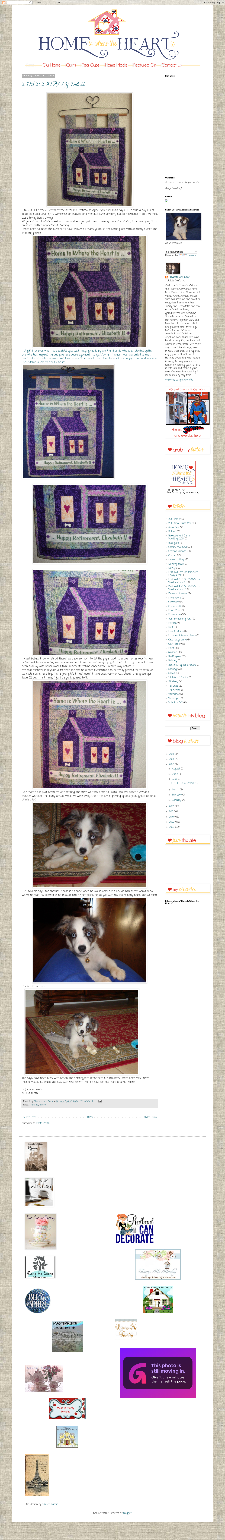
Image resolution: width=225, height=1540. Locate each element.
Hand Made (174, 610)
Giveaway (173, 602)
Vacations (173, 694)
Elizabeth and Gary (179, 277)
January (177, 800)
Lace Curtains (176, 631)
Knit (170, 627)
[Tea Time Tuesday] (44, 1391)
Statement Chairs (178, 677)
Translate (191, 255)
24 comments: (88, 1101)
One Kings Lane (177, 640)
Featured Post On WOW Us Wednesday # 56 (184, 581)
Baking (172, 531)
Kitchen (172, 623)
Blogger (127, 1513)
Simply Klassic (50, 1504)
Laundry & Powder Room (182, 635)
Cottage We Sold (177, 547)
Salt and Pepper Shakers (182, 665)
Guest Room (175, 606)
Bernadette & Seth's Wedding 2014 (179, 537)
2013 (172, 764)
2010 (172, 817)
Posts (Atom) (43, 1123)
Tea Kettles (174, 690)
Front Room (174, 598)
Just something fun (179, 619)
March (176, 790)
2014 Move (174, 519)
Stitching (173, 682)
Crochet (172, 555)
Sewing (172, 669)
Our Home (174, 644)
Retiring (34, 1105)
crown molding (176, 560)
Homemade (174, 615)
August (176, 769)
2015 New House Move (180, 523)
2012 (172, 806)
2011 (171, 811)
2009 (172, 822)
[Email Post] (99, 1101)
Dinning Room (176, 564)
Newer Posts (29, 1117)
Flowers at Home (177, 594)
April (175, 779)
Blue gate (173, 543)
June (175, 774)
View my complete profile (179, 380)
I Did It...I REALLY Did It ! (54, 85)
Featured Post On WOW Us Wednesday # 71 (184, 588)
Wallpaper (174, 698)
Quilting (172, 652)
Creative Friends (177, 551)
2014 (172, 759)
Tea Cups (173, 686)
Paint (171, 648)
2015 (172, 754)
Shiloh (43, 1105)
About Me (173, 527)
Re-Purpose (174, 656)
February (177, 795)
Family (171, 568)
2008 (172, 827)
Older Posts (150, 1117)
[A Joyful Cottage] (158, 1312)
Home (90, 1117)
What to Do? (175, 703)
